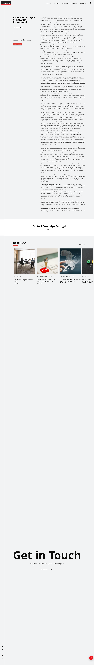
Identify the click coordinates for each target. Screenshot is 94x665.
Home (14, 10)
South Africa (62, 276)
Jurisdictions (65, 3)
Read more (16, 283)
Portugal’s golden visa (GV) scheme (48, 17)
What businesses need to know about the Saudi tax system (46, 280)
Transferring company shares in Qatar (23, 280)
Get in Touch (17, 44)
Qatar (15, 276)
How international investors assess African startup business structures (70, 281)
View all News (82, 244)
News (23, 10)
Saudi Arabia (40, 276)
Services (56, 3)
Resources (74, 3)
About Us (48, 3)
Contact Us (83, 3)
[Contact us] (91, 658)
